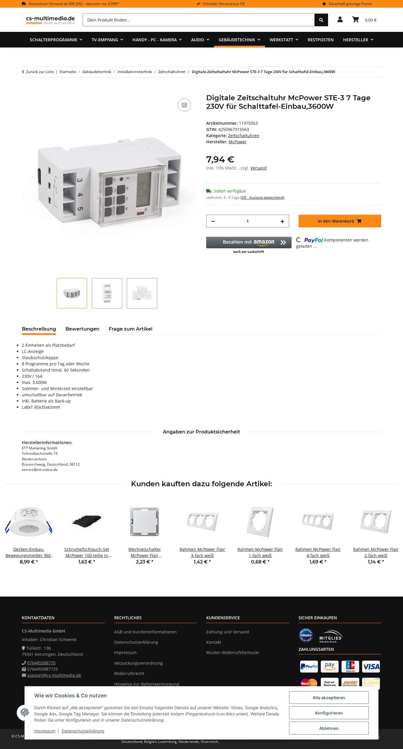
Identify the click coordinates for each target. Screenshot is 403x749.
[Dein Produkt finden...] (321, 20)
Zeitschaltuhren (243, 135)
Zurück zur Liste (40, 71)
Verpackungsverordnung (138, 663)
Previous (14, 535)
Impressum (44, 730)
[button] (340, 19)
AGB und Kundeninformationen (145, 632)
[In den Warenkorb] (26, 90)
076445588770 (41, 663)
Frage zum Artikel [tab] (131, 329)
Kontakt (213, 642)
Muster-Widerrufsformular (232, 652)
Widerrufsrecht (129, 673)
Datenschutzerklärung (83, 730)
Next (389, 535)
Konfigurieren (329, 712)
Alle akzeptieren (329, 697)
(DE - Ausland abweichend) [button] (262, 197)
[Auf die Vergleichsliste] (184, 104)
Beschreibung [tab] (39, 329)
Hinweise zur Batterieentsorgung (146, 684)
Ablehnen (329, 728)
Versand (258, 168)
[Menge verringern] (213, 221)
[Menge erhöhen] (282, 221)
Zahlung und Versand (227, 632)
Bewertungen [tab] (82, 329)
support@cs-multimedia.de (54, 675)
